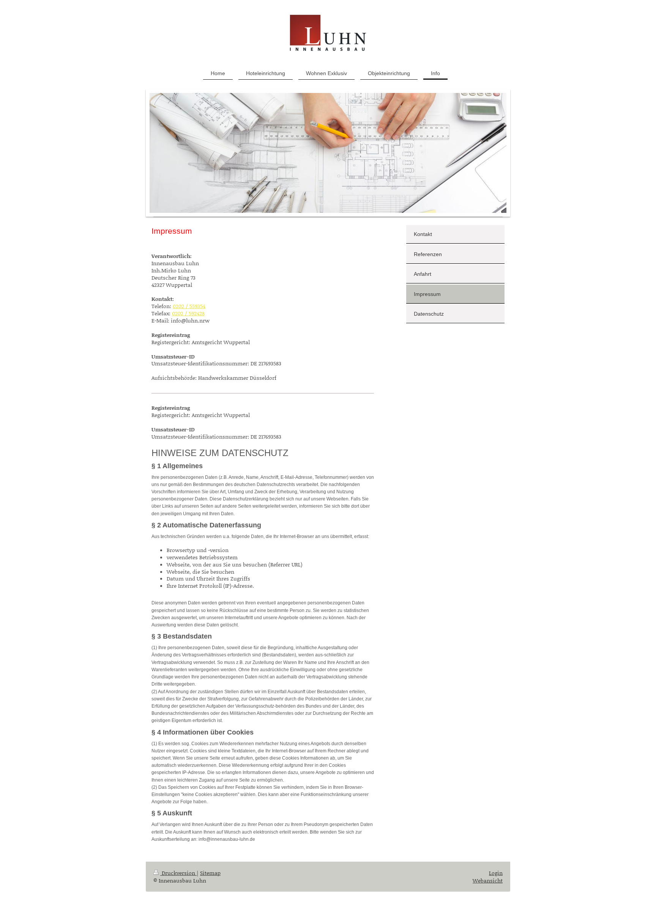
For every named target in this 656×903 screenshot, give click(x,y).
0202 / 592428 (188, 313)
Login (496, 873)
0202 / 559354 (189, 306)
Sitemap (210, 873)
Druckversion (178, 873)
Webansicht (488, 880)
